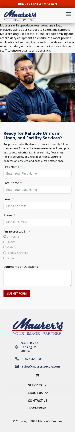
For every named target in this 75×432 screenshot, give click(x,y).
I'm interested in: (15, 231)
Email (7, 199)
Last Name (11, 183)
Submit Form (17, 293)
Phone (8, 215)
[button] (37, 385)
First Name (11, 167)
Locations (38, 408)
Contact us (37, 401)
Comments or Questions (20, 267)
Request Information (37, 4)
